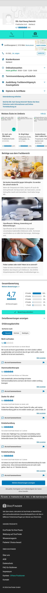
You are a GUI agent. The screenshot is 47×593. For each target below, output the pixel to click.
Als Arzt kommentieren (13, 362)
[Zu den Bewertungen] (22, 27)
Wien (27, 497)
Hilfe (42, 114)
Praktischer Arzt (17, 497)
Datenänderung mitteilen (12, 97)
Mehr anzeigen (41, 358)
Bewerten (35, 36)
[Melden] (44, 362)
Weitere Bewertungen (10, 287)
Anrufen (11, 36)
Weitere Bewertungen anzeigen (23, 483)
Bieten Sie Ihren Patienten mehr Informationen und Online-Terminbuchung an (21, 104)
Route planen (30, 45)
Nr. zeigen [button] (15, 53)
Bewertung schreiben (25, 312)
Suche (5, 497)
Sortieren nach (7, 329)
